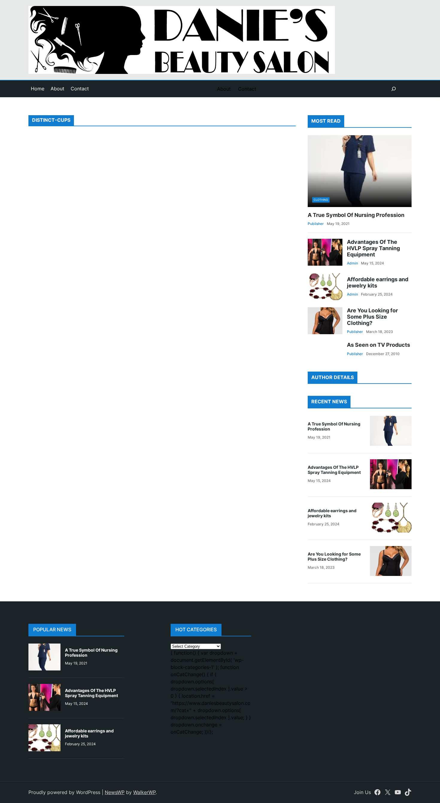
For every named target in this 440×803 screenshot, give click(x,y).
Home (37, 89)
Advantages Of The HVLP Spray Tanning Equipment (373, 248)
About (57, 89)
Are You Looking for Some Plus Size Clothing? (372, 316)
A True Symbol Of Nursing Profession (356, 215)
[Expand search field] (394, 89)
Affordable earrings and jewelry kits (377, 282)
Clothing (321, 199)
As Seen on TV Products (378, 345)
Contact (80, 89)
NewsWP (115, 792)
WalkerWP (144, 792)
